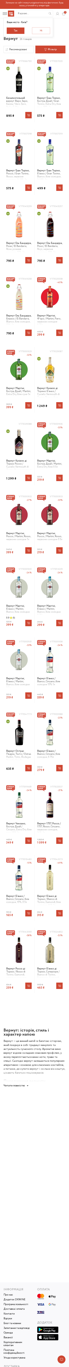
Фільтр (52, 49)
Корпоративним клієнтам (13, 1344)
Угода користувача (14, 1357)
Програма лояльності (16, 1304)
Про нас (8, 1294)
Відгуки (8, 1318)
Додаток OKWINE (14, 1299)
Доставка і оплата (14, 1309)
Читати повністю (14, 1086)
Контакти (9, 1313)
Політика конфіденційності (14, 1352)
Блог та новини (12, 1323)
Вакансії (8, 1337)
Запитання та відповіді (17, 1328)
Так (16, 30)
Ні (41, 30)
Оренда (8, 1332)
